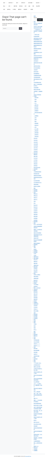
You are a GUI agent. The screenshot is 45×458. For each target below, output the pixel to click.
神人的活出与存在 (37, 424)
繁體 (35, 16)
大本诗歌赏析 (36, 340)
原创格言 (35, 268)
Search (35, 17)
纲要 (35, 333)
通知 (35, 360)
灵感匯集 (35, 450)
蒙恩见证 (19, 9)
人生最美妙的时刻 (37, 171)
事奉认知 (35, 193)
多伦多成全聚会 (37, 67)
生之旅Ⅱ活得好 (37, 180)
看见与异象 (36, 310)
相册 (35, 321)
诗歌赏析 (36, 130)
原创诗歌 (35, 191)
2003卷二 (36, 140)
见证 (35, 127)
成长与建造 (30, 2)
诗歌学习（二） (37, 345)
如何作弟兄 (36, 71)
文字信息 (35, 160)
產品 (35, 319)
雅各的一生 (36, 446)
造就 (4, 9)
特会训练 (35, 317)
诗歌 (33, 6)
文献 (35, 247)
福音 (4, 2)
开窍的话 (35, 307)
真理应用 (35, 212)
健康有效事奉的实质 (38, 43)
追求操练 (35, 218)
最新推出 (35, 290)
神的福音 (35, 426)
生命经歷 (35, 208)
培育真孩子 (36, 60)
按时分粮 (23, 2)
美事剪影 (36, 123)
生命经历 (35, 210)
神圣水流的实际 (37, 89)
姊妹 (29, 6)
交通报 (31, 9)
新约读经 (35, 348)
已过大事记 (36, 284)
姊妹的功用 (36, 238)
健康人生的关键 (37, 366)
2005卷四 (36, 144)
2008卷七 (36, 149)
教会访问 (35, 281)
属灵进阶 (35, 263)
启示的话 (35, 305)
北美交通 (35, 50)
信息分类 (37, 2)
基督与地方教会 (37, 66)
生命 (35, 117)
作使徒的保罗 (36, 36)
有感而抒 (36, 110)
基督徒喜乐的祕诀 (37, 175)
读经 (17, 2)
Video (35, 255)
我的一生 (35, 398)
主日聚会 (14, 9)
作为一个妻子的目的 (38, 224)
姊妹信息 (35, 154)
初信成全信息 (36, 173)
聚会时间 (35, 334)
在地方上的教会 (37, 274)
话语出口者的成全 (37, 94)
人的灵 (35, 324)
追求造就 (35, 358)
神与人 (35, 329)
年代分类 (35, 158)
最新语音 (35, 299)
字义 (35, 103)
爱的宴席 (35, 314)
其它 (35, 203)
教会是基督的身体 (37, 403)
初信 (35, 99)
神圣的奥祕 (36, 184)
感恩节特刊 (36, 256)
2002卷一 (36, 138)
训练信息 (35, 163)
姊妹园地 (35, 244)
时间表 (35, 283)
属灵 (35, 246)
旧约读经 (35, 352)
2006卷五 (36, 145)
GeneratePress (28, 456)
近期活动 (35, 286)
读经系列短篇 (36, 356)
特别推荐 (35, 315)
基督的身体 (36, 278)
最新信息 (35, 295)
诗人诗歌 (36, 129)
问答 (9, 6)
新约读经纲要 (36, 350)
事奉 (35, 21)
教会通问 (36, 108)
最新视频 (35, 297)
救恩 (35, 326)
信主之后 (35, 259)
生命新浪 (35, 318)
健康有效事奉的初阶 (38, 41)
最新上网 (35, 294)
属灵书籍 (15, 6)
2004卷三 (36, 142)
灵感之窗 (36, 136)
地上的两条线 (36, 381)
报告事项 (35, 221)
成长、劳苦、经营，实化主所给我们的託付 (38, 395)
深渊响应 (36, 115)
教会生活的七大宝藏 (38, 405)
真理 (35, 119)
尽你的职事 (36, 87)
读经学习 (35, 354)
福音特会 (8, 9)
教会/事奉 (38, 6)
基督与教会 (36, 276)
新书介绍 (35, 292)
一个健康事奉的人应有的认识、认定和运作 (38, 31)
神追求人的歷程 (37, 186)
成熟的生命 (36, 265)
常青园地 (35, 250)
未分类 (35, 301)
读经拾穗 (36, 132)
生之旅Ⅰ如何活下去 (37, 182)
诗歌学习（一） (37, 343)
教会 (4, 6)
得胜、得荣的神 (37, 391)
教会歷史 (36, 106)
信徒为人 (35, 197)
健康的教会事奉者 (37, 48)
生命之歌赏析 (36, 341)
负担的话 (36, 134)
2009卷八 (36, 151)
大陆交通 (35, 69)
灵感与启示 (11, 2)
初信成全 (35, 189)
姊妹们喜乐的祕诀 (37, 232)
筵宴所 (35, 249)
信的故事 (25, 9)
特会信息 (35, 161)
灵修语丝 (35, 271)
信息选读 (36, 97)
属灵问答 (36, 105)
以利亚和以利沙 (37, 364)
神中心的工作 (36, 422)
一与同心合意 (36, 34)
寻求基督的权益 (37, 77)
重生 (35, 188)
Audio (35, 253)
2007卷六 (36, 147)
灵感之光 (35, 309)
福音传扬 (35, 214)
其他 (35, 201)
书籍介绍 (35, 289)
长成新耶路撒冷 (37, 441)
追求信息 (35, 165)
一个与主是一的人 (37, 363)
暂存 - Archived (37, 287)
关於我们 (35, 449)
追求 (35, 357)
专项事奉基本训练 (37, 75)
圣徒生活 (36, 125)
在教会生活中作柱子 (38, 55)
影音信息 (20, 6)
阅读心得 (35, 447)
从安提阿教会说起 (37, 82)
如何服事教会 (36, 73)
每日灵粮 (35, 270)
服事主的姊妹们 (37, 243)
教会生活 (35, 205)
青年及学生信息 (37, 167)
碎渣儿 (35, 420)
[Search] (20, 28)
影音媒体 (35, 252)
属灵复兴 (35, 261)
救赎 (35, 327)
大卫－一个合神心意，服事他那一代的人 (38, 385)
